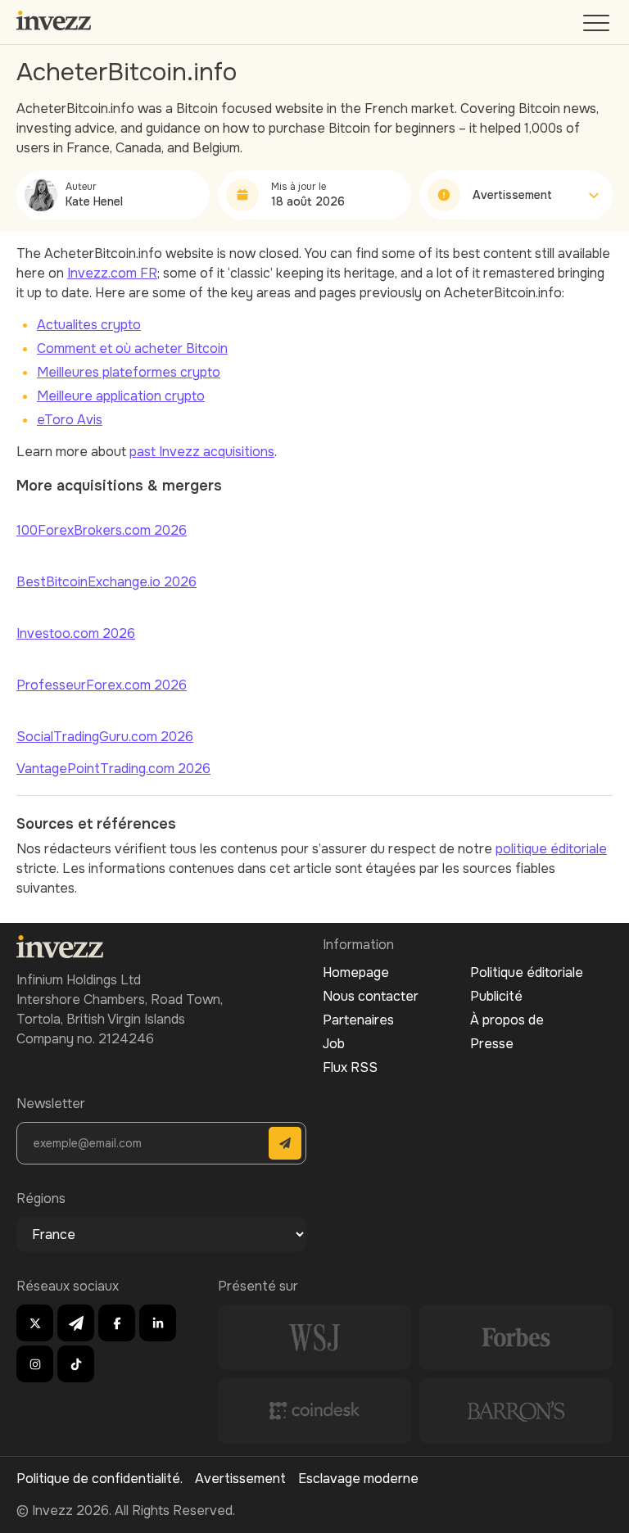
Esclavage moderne (358, 1478)
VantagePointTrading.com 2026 (113, 768)
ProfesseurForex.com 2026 (101, 685)
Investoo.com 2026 (75, 633)
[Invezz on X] (34, 1323)
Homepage (356, 972)
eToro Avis (69, 419)
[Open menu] (598, 26)
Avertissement (240, 1478)
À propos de (507, 1020)
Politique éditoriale (526, 972)
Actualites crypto (89, 324)
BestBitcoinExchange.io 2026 (106, 581)
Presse (492, 1043)
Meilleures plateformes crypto (128, 372)
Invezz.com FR (112, 273)
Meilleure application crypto (121, 396)
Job (334, 1043)
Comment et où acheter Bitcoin (132, 348)
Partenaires (358, 1020)
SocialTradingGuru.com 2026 (104, 736)
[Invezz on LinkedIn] (157, 1323)
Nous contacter (371, 996)
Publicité (496, 996)
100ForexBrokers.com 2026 (101, 530)
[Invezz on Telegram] (75, 1323)
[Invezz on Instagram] (34, 1363)
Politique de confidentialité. (99, 1478)
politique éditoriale (551, 848)
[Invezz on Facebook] (116, 1323)
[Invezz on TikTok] (75, 1363)
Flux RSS (350, 1067)
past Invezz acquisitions (201, 451)
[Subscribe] (285, 1143)
